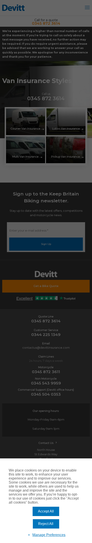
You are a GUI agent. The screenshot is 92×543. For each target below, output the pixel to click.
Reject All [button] (45, 524)
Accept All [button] (46, 511)
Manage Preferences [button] (48, 535)
